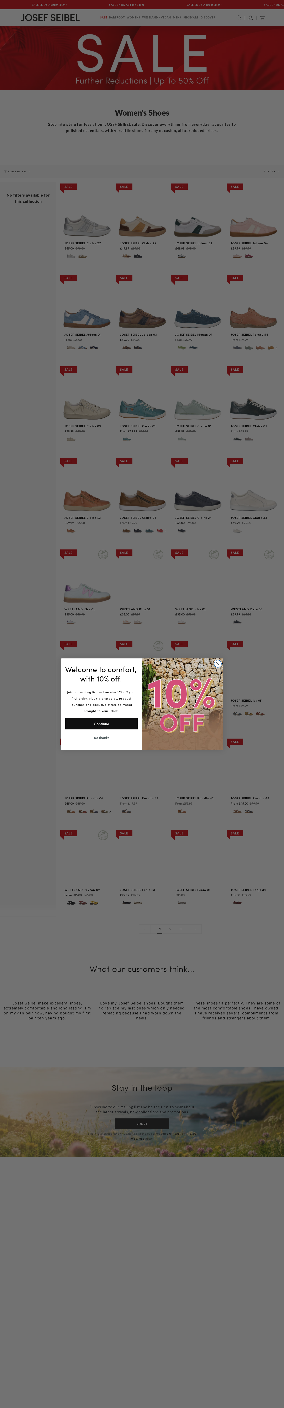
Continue (101, 723)
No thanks (101, 737)
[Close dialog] (217, 663)
